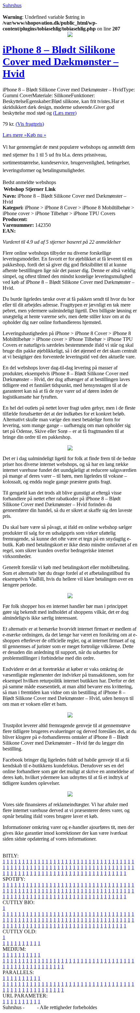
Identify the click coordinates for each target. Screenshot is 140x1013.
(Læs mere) (65, 113)
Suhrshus (12, 5)
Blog (31, 1007)
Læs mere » (15, 135)
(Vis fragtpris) (30, 124)
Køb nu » (36, 135)
